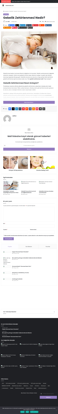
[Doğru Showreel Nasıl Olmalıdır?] (7, 253)
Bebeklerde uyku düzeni (17, 385)
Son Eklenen (29, 246)
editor (7, 21)
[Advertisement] (29, 297)
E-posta (5, 229)
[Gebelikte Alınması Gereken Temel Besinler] (47, 185)
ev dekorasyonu (5, 388)
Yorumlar (48, 246)
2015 (3, 383)
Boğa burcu (26, 385)
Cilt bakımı (37, 385)
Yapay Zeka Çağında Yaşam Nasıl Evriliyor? (21, 1)
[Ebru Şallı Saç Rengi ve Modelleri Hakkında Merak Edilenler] (7, 261)
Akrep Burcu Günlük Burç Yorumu (20, 272)
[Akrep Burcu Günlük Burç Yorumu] (7, 274)
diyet (49, 385)
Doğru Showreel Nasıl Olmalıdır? (20, 252)
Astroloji (44, 383)
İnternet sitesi (33, 229)
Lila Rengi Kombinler (17, 279)
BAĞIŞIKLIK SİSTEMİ (6, 385)
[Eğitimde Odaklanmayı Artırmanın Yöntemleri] (29, 359)
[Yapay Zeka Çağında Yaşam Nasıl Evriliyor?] (48, 348)
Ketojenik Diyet (29, 388)
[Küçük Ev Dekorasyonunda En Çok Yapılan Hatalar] (10, 348)
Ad (4, 223)
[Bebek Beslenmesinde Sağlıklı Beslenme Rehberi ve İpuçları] (48, 359)
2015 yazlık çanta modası (36, 383)
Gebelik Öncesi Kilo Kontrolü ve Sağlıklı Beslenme (28, 192)
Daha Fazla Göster (28, 102)
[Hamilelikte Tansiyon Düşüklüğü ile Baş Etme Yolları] (11, 185)
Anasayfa (6, 11)
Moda (35, 388)
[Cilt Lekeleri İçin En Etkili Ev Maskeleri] (29, 348)
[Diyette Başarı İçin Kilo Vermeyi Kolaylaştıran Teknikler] (10, 359)
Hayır (27, 411)
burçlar (31, 385)
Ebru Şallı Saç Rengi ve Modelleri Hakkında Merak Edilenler (27, 258)
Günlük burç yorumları (19, 388)
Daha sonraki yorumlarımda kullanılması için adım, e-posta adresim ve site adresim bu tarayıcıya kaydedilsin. (29, 235)
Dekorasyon (43, 385)
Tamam (22, 411)
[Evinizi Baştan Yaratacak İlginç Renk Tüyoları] (48, 370)
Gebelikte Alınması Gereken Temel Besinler (46, 192)
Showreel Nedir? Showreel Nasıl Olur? (21, 266)
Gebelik (11, 388)
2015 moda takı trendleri (10, 383)
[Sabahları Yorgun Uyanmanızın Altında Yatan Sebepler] (29, 370)
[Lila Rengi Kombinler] (7, 281)
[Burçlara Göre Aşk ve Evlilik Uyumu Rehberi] (10, 370)
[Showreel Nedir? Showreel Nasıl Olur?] (7, 268)
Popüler (10, 246)
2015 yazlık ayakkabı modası (23, 383)
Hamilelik (11, 11)
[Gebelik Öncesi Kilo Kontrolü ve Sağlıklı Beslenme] (29, 185)
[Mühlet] (7, 5)
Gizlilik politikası (34, 411)
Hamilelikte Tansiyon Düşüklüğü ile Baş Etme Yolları (10, 192)
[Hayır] (56, 410)
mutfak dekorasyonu (42, 388)
